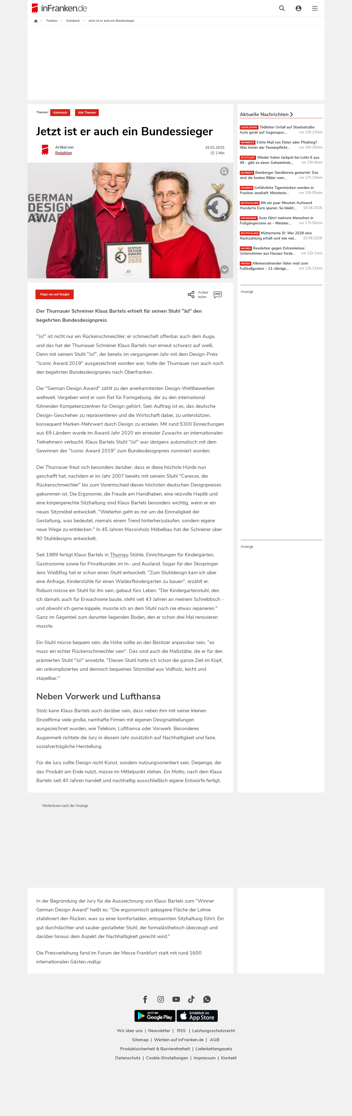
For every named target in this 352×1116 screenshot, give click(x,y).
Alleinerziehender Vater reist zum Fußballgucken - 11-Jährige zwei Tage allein (274, 268)
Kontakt (229, 1058)
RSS (181, 1031)
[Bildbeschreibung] (224, 269)
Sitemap (140, 1040)
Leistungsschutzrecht (213, 1031)
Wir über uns (130, 1031)
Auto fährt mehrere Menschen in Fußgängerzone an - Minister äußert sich (277, 223)
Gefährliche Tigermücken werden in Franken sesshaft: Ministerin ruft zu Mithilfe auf (277, 192)
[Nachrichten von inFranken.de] (57, 8)
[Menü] (315, 8)
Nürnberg (247, 142)
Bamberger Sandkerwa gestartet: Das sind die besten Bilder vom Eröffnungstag (279, 177)
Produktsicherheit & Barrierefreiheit (155, 1049)
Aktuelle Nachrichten (265, 114)
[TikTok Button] (191, 999)
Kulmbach (60, 113)
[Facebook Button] (145, 999)
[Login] (298, 8)
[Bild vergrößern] (224, 171)
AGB (214, 1040)
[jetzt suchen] (282, 8)
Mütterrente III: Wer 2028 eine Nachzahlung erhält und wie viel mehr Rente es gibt (276, 238)
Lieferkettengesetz (214, 1049)
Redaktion (63, 152)
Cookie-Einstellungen (167, 1058)
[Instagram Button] (160, 999)
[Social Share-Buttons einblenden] (199, 296)
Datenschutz (128, 1058)
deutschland (249, 203)
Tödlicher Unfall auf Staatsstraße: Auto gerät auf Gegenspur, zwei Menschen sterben (277, 132)
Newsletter (159, 1031)
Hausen (246, 248)
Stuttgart (248, 157)
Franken (246, 187)
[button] (36, 217)
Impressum (205, 1058)
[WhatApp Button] (206, 999)
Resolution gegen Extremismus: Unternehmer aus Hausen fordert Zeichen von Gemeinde (272, 253)
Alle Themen (87, 113)
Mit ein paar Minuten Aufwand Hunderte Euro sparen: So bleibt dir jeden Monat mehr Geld (276, 207)
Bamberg (247, 172)
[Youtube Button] (176, 999)
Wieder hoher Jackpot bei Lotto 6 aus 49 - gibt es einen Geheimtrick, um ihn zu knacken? (279, 162)
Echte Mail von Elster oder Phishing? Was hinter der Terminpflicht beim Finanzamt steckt (278, 147)
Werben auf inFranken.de (179, 1040)
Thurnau (119, 554)
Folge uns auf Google (54, 294)
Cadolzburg (249, 127)
